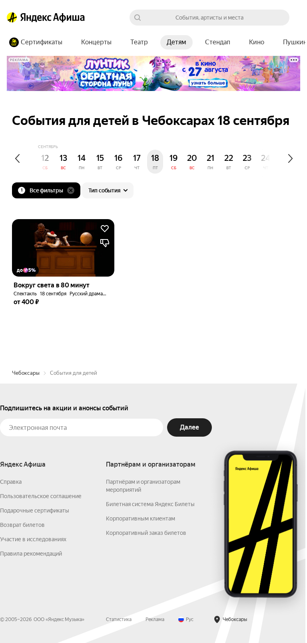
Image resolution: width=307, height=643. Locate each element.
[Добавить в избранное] (105, 228)
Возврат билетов (22, 525)
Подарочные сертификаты (34, 510)
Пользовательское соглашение (41, 496)
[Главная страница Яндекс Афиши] (12, 17)
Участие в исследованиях (33, 539)
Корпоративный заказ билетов (146, 533)
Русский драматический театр (103, 294)
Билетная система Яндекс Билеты (150, 504)
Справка (11, 482)
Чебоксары (26, 373)
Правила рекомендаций (31, 553)
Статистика (119, 619)
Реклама (155, 619)
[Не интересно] (105, 243)
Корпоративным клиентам (140, 518)
